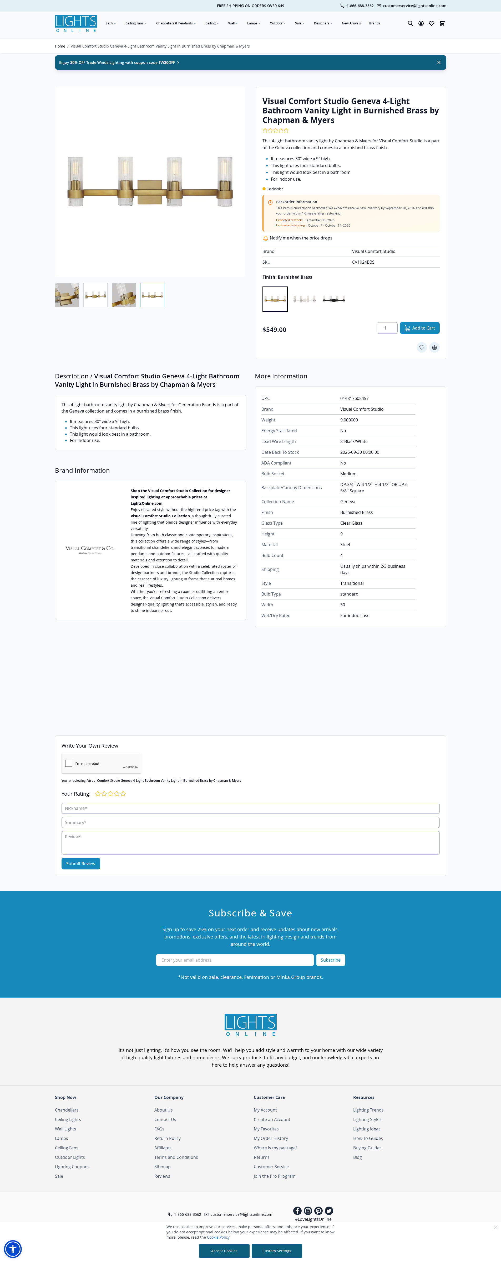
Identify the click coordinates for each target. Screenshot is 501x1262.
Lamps (252, 23)
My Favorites (266, 1129)
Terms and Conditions (176, 1157)
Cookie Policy (218, 1237)
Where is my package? (275, 1148)
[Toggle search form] (410, 23)
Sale (298, 23)
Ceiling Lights (68, 1119)
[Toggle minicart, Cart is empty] (442, 23)
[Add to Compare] (434, 347)
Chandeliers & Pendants (174, 23)
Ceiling (210, 23)
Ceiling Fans (134, 23)
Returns (262, 1157)
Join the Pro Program (275, 1176)
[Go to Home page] (76, 23)
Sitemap (162, 1167)
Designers (321, 23)
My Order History (271, 1138)
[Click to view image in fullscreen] (150, 182)
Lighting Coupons (72, 1167)
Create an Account (272, 1119)
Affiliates (162, 1148)
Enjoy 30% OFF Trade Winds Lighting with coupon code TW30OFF (117, 62)
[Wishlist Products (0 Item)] (431, 23)
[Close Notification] (439, 62)
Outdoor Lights (70, 1157)
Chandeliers (67, 1110)
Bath (109, 23)
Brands (374, 23)
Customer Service (271, 1167)
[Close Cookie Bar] (496, 1227)
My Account (265, 1110)
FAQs (159, 1129)
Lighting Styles (367, 1119)
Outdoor (276, 23)
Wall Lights (65, 1129)
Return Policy (167, 1138)
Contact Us (165, 1119)
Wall (231, 23)
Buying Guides (367, 1148)
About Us (163, 1110)
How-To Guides (368, 1138)
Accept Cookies (224, 1250)
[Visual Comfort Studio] (89, 550)
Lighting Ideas (367, 1129)
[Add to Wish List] (422, 347)
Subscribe (331, 960)
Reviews (162, 1176)
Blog (357, 1157)
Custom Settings (276, 1250)
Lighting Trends (368, 1110)
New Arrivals (351, 23)
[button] (13, 1249)
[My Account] (421, 23)
